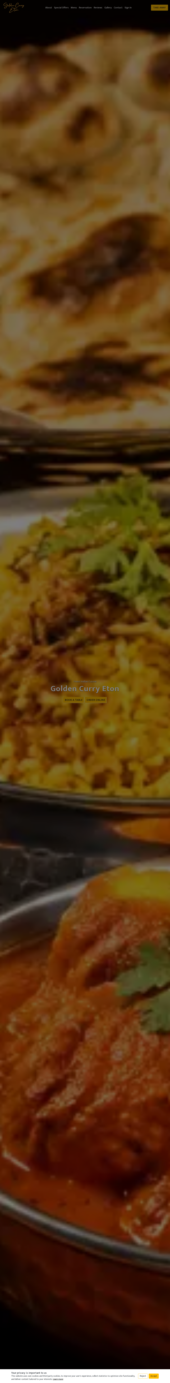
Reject (143, 1376)
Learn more (58, 1379)
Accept (153, 1376)
